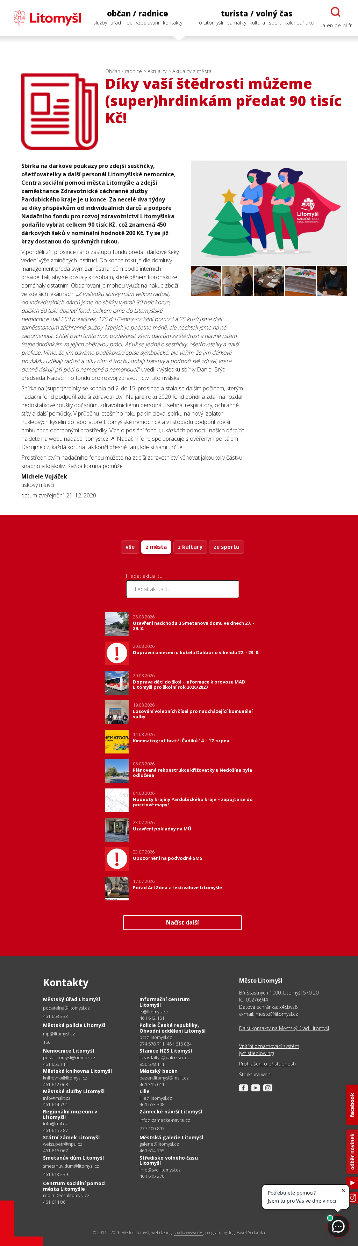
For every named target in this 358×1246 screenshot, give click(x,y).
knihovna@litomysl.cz (65, 1078)
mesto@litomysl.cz (277, 1014)
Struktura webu (256, 1074)
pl (345, 25)
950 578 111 (151, 1064)
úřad (115, 22)
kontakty (172, 22)
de (338, 25)
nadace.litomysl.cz (86, 439)
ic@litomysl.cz (154, 1011)
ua (322, 25)
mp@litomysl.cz (59, 1033)
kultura (257, 22)
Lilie (144, 1091)
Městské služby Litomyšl (74, 1091)
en (330, 25)
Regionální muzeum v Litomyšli (70, 1114)
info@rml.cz (55, 1123)
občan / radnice (137, 13)
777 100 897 (151, 1128)
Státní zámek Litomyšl (71, 1137)
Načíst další (182, 922)
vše (130, 546)
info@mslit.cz (57, 1098)
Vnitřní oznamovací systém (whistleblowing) (269, 1049)
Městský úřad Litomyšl (71, 999)
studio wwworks (188, 1233)
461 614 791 (55, 1104)
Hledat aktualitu (144, 575)
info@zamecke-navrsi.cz (164, 1120)
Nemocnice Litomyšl (68, 1050)
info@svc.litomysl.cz (160, 1170)
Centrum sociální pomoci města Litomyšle (74, 1186)
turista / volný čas (256, 13)
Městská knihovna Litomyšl (77, 1071)
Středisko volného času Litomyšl (168, 1160)
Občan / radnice (123, 71)
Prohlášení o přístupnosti (267, 1063)
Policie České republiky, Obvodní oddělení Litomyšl (172, 1028)
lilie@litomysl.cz (155, 1098)
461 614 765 (151, 1150)
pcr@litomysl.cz (155, 1037)
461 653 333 (55, 1016)
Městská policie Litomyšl (74, 1025)
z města (156, 546)
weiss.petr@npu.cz (63, 1144)
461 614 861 (55, 1202)
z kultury (190, 546)
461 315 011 (151, 1084)
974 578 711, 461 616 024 (165, 1044)
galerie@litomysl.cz (159, 1144)
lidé (128, 22)
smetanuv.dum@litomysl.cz (71, 1166)
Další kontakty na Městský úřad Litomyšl (284, 1028)
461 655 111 (55, 1064)
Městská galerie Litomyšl (171, 1137)
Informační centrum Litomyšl (164, 1002)
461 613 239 (55, 1174)
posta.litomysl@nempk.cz (69, 1057)
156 (47, 1042)
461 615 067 (55, 1150)
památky (236, 22)
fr (350, 25)
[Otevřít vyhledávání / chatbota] (335, 12)
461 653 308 (151, 1104)
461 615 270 (151, 1176)
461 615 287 (55, 1130)
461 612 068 (55, 1084)
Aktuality (157, 71)
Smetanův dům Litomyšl (73, 1157)
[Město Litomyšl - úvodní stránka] (43, 18)
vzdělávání (147, 22)
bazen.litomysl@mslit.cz (164, 1078)
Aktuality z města (192, 71)
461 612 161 (151, 1018)
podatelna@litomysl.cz (66, 1008)
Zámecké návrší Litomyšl (170, 1111)
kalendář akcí (299, 22)
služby (100, 22)
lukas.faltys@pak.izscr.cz (164, 1057)
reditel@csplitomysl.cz (66, 1195)
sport (275, 22)
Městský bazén (158, 1071)
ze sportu (226, 546)
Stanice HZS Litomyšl (165, 1050)
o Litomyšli (211, 22)
